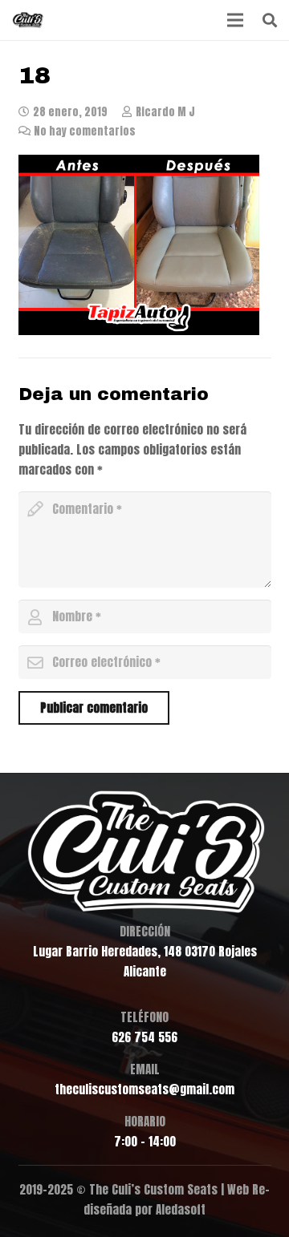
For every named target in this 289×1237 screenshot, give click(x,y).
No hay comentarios (85, 131)
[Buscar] (270, 20)
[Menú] (235, 20)
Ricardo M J (165, 111)
